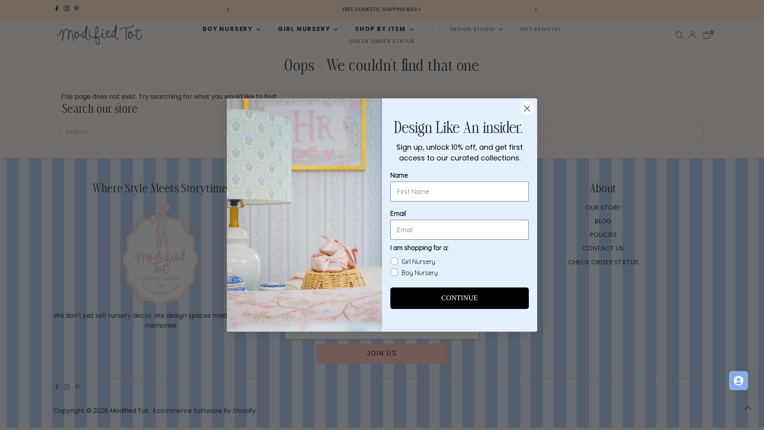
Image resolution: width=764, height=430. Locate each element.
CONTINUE (459, 298)
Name (399, 175)
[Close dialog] (527, 108)
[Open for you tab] (738, 380)
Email (398, 213)
